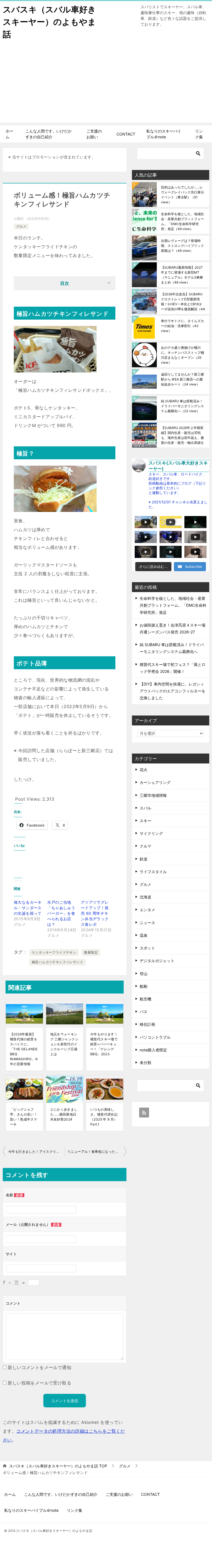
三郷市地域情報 (153, 795)
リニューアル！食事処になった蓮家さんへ (96, 1151)
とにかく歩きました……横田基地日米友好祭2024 (64, 1114)
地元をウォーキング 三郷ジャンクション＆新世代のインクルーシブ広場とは (64, 1044)
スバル (145, 808)
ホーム (9, 134)
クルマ (145, 846)
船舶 (143, 986)
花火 (143, 769)
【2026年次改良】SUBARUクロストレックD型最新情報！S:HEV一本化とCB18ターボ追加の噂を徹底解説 (183, 301)
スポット (147, 948)
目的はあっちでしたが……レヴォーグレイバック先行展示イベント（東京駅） (182, 194)
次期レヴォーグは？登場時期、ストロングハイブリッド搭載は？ (182, 246)
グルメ (21, 226)
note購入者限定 (153, 1050)
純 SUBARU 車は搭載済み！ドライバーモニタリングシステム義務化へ (182, 406)
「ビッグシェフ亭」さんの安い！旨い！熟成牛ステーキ (23, 1116)
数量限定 (91, 952)
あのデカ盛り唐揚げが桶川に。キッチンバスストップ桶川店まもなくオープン (182, 355)
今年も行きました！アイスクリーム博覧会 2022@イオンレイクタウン (36, 1151)
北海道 (145, 897)
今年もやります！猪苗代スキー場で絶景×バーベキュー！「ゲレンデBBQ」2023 (104, 1044)
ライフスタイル (153, 871)
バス (143, 1011)
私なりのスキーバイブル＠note (163, 134)
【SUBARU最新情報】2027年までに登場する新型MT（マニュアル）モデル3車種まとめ (182, 274)
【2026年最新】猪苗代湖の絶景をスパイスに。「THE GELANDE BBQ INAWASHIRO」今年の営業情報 (24, 1049)
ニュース (147, 922)
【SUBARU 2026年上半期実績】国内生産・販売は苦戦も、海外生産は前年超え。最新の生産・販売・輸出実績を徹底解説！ (182, 435)
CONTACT (125, 134)
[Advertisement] (106, 84)
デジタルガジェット (157, 960)
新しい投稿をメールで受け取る (39, 1383)
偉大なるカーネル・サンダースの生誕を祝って (28, 908)
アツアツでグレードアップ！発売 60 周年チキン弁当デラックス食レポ (95, 913)
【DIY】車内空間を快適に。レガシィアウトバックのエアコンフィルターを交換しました (172, 691)
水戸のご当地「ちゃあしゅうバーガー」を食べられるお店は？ (61, 913)
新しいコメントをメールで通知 (39, 1367)
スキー (145, 820)
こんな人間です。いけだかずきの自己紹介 (48, 134)
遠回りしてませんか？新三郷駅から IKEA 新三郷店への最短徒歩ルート (182, 379)
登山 (143, 973)
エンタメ (147, 909)
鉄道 (143, 859)
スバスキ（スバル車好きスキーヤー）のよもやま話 (49, 21)
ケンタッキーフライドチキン (54, 952)
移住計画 (147, 1024)
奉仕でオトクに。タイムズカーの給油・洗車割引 (182, 326)
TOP (58, 1466)
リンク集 (199, 134)
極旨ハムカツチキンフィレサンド (57, 962)
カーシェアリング (155, 782)
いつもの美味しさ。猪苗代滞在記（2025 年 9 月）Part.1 (104, 1116)
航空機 (145, 999)
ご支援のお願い (94, 134)
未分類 (145, 1062)
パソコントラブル (155, 1037)
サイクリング (151, 833)
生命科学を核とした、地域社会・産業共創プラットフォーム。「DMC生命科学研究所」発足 (182, 221)
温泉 (143, 935)
